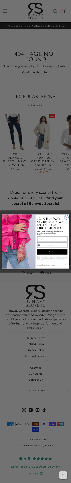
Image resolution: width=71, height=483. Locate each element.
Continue (52, 252)
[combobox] (40, 245)
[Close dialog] (66, 217)
